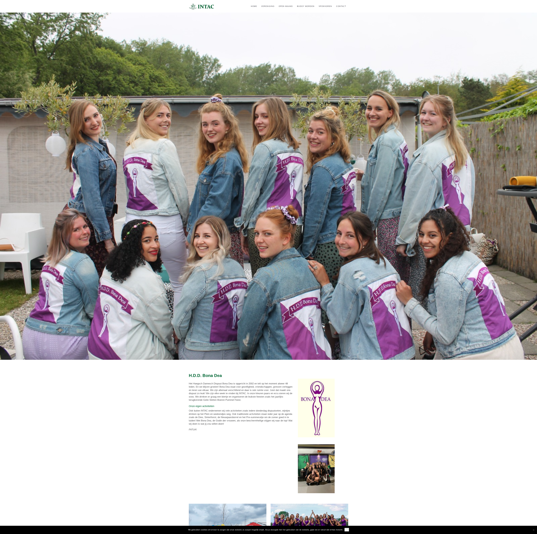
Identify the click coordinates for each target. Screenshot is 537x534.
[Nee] (533, 530)
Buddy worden (306, 6)
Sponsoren (325, 6)
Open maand (286, 6)
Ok (347, 530)
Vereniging (268, 6)
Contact (341, 6)
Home (254, 6)
